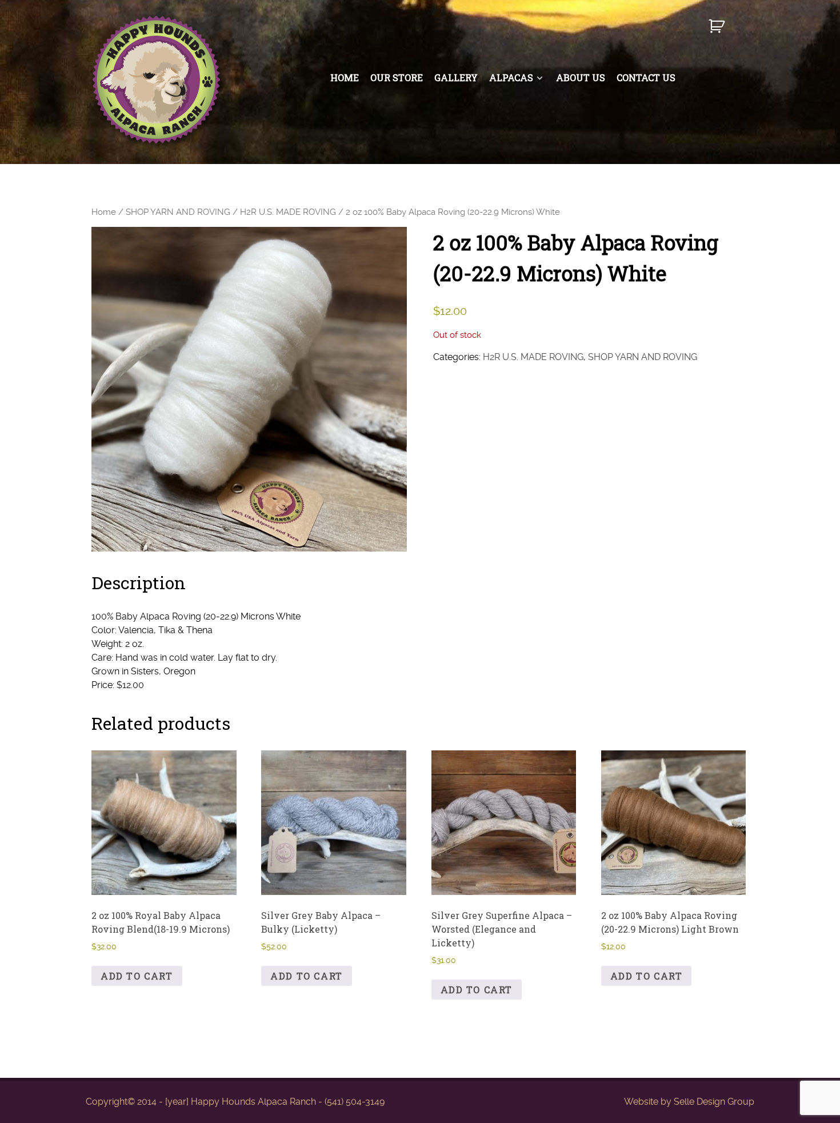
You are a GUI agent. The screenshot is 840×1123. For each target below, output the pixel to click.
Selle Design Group (714, 1101)
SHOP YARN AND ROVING (178, 212)
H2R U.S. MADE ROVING (288, 212)
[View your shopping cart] (718, 31)
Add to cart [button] (137, 976)
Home (103, 212)
